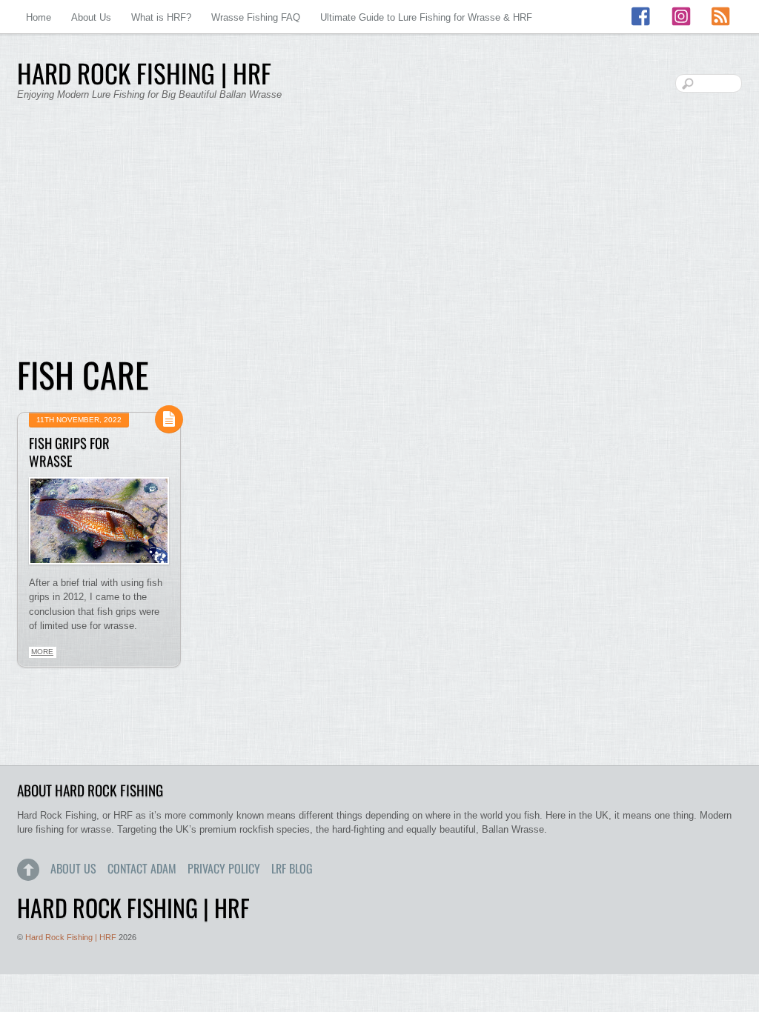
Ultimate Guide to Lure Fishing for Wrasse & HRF (426, 17)
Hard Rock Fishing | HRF (70, 937)
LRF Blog (292, 868)
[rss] (720, 16)
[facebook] (642, 16)
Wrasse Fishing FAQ (255, 17)
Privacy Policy (224, 868)
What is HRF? (161, 17)
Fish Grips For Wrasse (69, 451)
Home (38, 17)
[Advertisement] (379, 237)
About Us (91, 17)
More (42, 652)
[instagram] (681, 16)
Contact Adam (141, 868)
